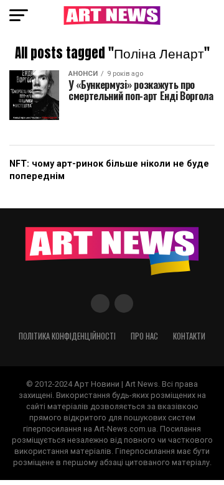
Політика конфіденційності (67, 336)
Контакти (189, 336)
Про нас (144, 336)
